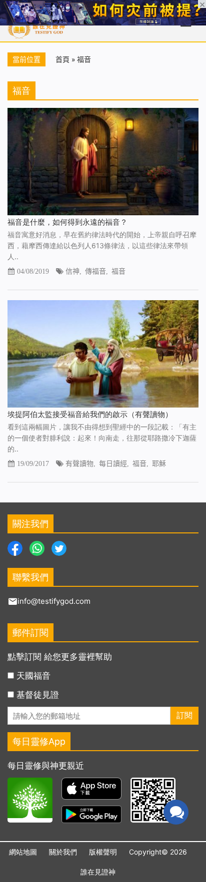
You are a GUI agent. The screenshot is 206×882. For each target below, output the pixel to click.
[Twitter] (59, 547)
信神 (73, 270)
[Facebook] (15, 547)
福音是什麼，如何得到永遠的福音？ (68, 222)
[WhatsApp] (37, 547)
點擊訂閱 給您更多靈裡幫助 (60, 657)
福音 (119, 270)
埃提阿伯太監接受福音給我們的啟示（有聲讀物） (90, 414)
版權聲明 (103, 852)
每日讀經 (113, 462)
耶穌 (159, 462)
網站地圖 (23, 852)
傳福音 (95, 270)
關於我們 (63, 852)
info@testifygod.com (54, 601)
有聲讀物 (80, 462)
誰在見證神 (98, 872)
